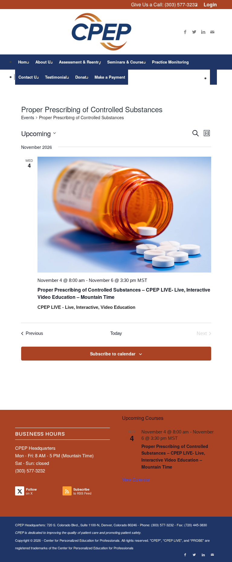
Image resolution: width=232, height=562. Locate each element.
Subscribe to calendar (112, 354)
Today (116, 333)
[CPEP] (116, 31)
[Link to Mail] (212, 31)
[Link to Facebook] (185, 31)
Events (27, 117)
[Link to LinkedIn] (203, 31)
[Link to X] (194, 31)
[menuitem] (209, 4)
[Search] (213, 77)
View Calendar (136, 479)
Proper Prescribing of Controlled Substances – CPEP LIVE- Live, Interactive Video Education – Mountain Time (174, 456)
